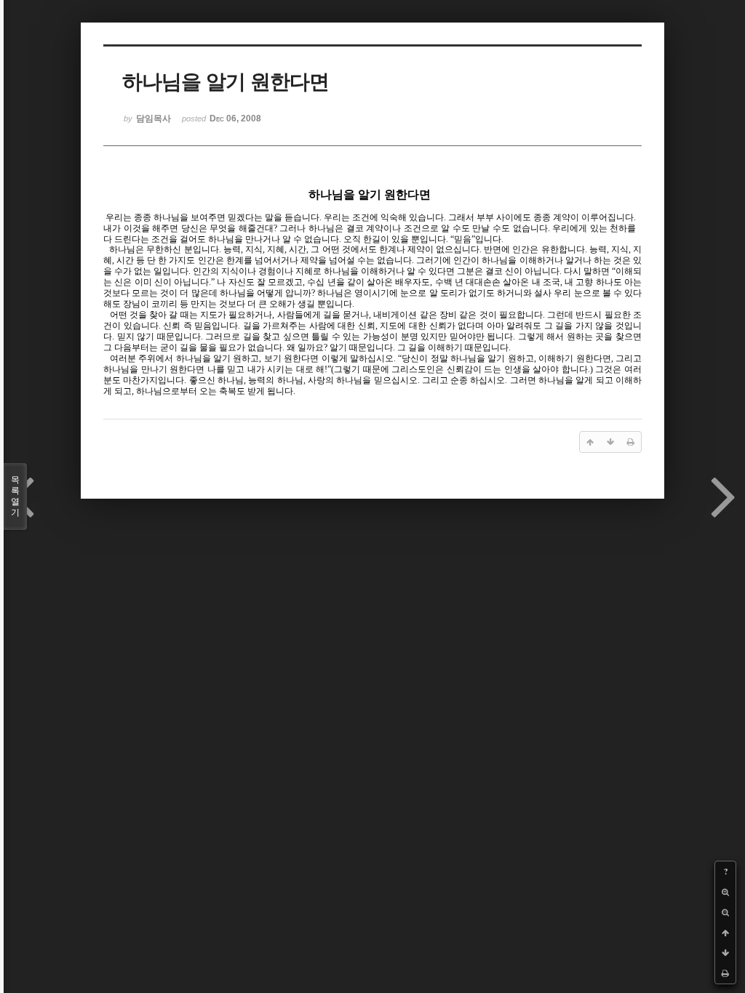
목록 (15, 496)
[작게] (725, 912)
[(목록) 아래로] (725, 953)
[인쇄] (725, 973)
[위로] (725, 932)
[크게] (725, 892)
